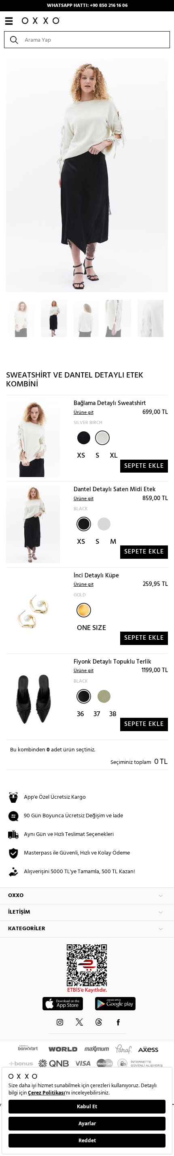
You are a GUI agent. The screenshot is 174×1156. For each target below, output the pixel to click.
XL (114, 456)
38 (113, 714)
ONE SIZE (91, 628)
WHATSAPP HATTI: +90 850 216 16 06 (87, 6)
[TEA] (103, 695)
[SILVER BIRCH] (102, 438)
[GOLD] (83, 610)
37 (96, 714)
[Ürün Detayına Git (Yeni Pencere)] (33, 438)
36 (80, 714)
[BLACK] (82, 437)
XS (81, 456)
